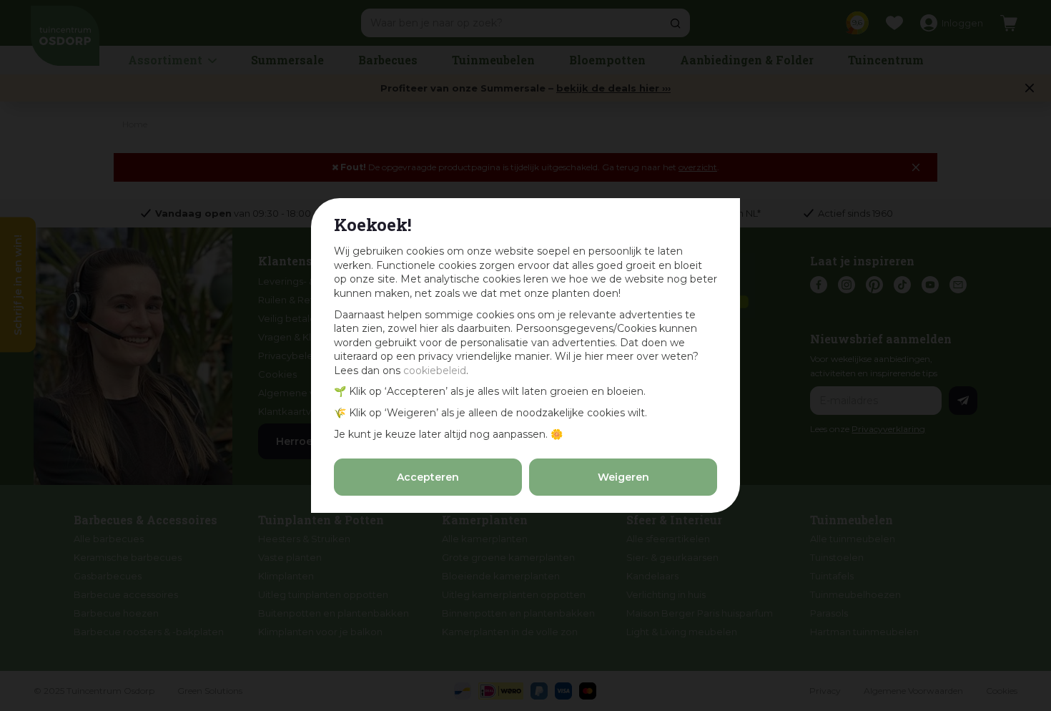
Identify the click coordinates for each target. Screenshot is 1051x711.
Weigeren (623, 477)
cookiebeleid (434, 370)
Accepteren (428, 477)
